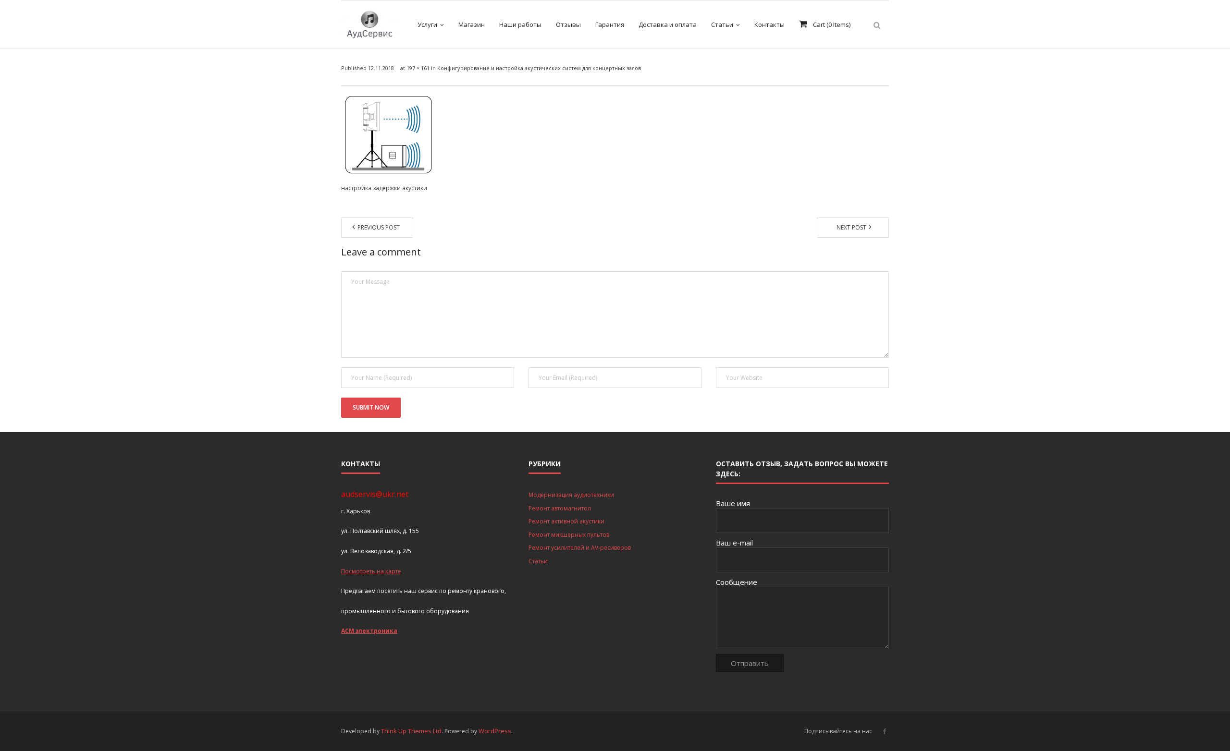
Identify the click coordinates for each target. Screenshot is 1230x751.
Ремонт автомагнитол (560, 508)
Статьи (538, 561)
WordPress (495, 731)
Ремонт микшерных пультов (569, 535)
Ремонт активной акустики (566, 521)
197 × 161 (418, 68)
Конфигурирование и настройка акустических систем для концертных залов (539, 68)
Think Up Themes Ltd (411, 731)
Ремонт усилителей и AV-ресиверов (580, 548)
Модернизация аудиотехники (571, 495)
